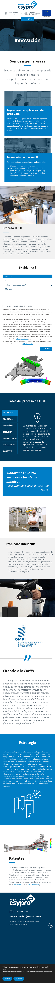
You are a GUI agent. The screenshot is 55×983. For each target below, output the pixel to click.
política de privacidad (27, 344)
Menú (30, 19)
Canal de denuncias (21, 924)
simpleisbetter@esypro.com (25, 916)
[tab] (9, 413)
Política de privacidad (24, 922)
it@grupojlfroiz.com (22, 339)
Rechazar (19, 979)
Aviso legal (13, 922)
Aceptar (7, 979)
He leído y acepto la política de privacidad (19, 306)
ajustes (7, 974)
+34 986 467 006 (21, 912)
